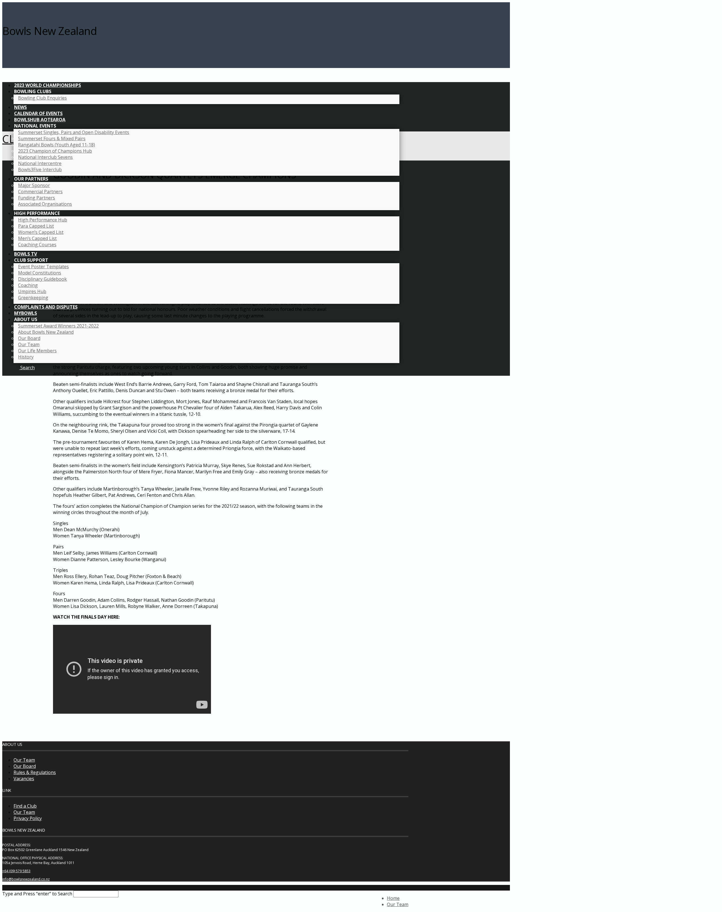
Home (393, 898)
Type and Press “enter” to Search (37, 894)
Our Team (24, 760)
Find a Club (25, 806)
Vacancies (24, 778)
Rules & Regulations (35, 772)
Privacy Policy (28, 818)
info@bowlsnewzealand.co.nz (26, 879)
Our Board (25, 766)
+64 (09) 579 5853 (16, 871)
